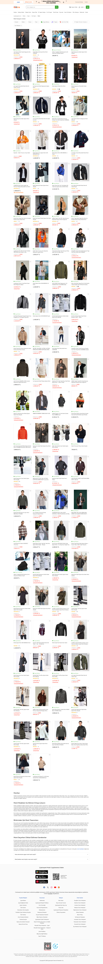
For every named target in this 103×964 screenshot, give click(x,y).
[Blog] (59, 887)
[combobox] (42, 7)
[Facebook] (44, 887)
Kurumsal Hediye (79, 2)
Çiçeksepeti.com (17, 16)
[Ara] (56, 7)
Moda (24, 16)
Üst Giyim (34, 16)
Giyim (28, 16)
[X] (48, 887)
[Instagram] (51, 887)
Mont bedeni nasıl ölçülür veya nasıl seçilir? (26, 859)
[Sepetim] (87, 7)
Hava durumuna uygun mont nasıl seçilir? (25, 854)
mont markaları (80, 849)
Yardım (86, 2)
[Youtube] (55, 887)
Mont (39, 16)
